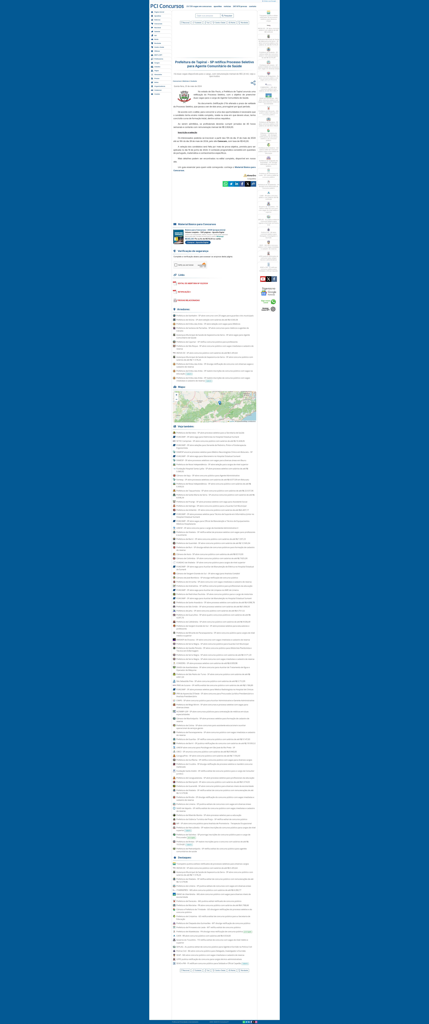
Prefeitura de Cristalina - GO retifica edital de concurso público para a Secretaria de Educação (213, 917)
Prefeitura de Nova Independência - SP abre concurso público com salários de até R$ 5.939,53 (213, 485)
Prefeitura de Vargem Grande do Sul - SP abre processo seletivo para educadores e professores (212, 627)
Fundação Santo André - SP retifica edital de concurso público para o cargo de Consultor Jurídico (215, 772)
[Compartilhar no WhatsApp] (225, 184)
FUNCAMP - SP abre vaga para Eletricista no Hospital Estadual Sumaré (207, 437)
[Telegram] (246, 1022)
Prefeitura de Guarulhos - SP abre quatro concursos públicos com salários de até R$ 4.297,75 (213, 616)
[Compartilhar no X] (248, 184)
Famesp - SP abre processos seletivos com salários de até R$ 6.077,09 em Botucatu (212, 479)
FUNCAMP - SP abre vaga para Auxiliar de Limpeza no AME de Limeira (207, 590)
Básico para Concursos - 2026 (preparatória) (205, 230)
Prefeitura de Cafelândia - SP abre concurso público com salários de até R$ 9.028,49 (213, 621)
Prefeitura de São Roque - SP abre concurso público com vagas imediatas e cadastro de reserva (214, 347)
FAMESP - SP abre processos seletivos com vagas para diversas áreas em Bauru (211, 460)
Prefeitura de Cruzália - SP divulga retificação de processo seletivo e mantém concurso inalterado (214, 765)
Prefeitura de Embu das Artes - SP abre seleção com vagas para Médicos (208, 324)
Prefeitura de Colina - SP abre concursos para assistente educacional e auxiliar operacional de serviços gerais (211, 726)
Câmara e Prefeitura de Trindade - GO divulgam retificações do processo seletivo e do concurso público (214, 910)
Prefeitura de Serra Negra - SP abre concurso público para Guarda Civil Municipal (212, 644)
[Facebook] (251, 1022)
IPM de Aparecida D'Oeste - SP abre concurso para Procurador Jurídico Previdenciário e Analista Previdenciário (214, 695)
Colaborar (158, 90)
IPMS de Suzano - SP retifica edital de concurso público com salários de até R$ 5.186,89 (214, 685)
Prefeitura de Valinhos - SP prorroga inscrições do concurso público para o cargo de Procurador (213, 836)
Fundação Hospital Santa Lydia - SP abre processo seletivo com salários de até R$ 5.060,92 (212, 470)
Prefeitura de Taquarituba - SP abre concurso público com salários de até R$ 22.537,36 (214, 490)
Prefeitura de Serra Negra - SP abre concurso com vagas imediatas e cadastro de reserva (215, 659)
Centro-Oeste (159, 47)
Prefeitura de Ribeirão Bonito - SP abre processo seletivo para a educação (208, 815)
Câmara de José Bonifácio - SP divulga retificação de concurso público (207, 577)
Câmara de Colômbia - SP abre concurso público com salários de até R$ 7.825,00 (211, 558)
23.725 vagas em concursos (199, 6)
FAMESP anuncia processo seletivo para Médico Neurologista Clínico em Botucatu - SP (214, 452)
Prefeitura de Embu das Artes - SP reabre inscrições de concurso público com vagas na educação (214, 372)
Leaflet (231, 421)
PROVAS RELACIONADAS (189, 300)
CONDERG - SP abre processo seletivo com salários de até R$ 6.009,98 (206, 663)
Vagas (156, 70)
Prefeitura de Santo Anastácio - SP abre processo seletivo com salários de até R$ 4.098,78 (215, 602)
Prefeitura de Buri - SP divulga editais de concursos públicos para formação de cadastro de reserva (215, 548)
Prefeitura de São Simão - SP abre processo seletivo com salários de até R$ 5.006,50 (213, 606)
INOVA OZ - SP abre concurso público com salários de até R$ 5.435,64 (207, 353)
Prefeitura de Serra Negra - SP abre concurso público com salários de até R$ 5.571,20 (213, 655)
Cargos (157, 63)
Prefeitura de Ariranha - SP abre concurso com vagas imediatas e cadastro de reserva (214, 582)
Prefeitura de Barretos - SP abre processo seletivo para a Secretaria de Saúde (210, 432)
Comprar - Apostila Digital (197, 242)
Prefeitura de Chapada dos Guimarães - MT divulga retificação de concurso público (213, 923)
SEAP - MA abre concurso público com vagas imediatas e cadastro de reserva (210, 955)
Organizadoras (159, 86)
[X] (253, 1022)
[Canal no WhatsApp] (244, 1022)
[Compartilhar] (253, 184)
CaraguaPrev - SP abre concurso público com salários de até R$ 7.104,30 (208, 755)
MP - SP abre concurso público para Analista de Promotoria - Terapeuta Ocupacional (214, 823)
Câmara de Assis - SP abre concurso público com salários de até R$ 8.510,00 (209, 554)
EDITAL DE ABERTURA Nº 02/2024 (193, 283)
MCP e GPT (158, 55)
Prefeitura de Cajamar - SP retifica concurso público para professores (207, 342)
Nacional (157, 27)
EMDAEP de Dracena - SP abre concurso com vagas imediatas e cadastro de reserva (213, 639)
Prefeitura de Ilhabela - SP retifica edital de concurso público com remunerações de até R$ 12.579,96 (214, 791)
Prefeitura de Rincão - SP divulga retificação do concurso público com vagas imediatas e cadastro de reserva (215, 798)
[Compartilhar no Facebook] (242, 184)
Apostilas (157, 16)
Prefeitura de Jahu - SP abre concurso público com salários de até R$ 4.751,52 (210, 610)
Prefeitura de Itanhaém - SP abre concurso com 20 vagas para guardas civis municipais (214, 315)
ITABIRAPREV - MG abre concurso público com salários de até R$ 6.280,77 (208, 890)
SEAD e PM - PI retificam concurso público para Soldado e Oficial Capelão (212, 963)
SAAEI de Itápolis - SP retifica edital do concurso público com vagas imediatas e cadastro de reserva (215, 809)
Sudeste (157, 31)
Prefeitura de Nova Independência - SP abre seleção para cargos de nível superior (212, 464)
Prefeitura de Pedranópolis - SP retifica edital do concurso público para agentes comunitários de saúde (211, 850)
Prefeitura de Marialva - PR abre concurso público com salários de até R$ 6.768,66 (212, 905)
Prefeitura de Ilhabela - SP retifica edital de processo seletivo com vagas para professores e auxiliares (215, 533)
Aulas (156, 82)
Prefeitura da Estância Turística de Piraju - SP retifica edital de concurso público (211, 819)
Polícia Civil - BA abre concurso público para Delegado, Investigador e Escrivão (211, 951)
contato (252, 6)
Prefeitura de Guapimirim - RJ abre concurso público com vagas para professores (268, 78)
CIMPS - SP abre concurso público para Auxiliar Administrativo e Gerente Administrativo (215, 700)
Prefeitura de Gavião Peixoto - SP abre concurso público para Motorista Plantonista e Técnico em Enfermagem (213, 649)
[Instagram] (256, 1022)
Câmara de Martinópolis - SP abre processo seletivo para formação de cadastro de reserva (212, 720)
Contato (157, 94)
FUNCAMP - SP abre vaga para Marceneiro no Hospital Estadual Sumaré (208, 456)
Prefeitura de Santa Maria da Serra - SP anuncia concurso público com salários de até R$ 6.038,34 (215, 496)
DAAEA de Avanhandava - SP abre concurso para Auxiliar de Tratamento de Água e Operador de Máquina (213, 668)
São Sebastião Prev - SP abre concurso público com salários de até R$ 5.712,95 (210, 681)
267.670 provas (240, 6)
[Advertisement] (196, 41)
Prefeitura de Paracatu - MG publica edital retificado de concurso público (208, 901)
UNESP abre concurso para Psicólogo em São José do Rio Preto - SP (205, 747)
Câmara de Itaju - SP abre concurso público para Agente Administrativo (208, 475)
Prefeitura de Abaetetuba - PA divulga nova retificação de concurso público (213, 931)
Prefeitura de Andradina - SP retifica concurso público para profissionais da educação (214, 586)
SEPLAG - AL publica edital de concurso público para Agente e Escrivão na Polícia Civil (214, 947)
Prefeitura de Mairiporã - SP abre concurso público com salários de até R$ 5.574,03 (213, 782)
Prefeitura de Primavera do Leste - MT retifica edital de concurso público (208, 927)
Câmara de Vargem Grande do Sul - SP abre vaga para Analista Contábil (208, 573)
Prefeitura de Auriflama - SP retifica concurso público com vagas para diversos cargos (214, 760)
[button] (176, 394)
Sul (155, 35)
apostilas (218, 6)
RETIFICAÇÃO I (184, 292)
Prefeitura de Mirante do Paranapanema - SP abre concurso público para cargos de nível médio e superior (215, 634)
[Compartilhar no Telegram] (231, 184)
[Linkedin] (249, 1022)
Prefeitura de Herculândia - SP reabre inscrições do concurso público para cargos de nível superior (216, 829)
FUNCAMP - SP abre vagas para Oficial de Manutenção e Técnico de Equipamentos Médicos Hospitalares (212, 522)
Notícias (157, 20)
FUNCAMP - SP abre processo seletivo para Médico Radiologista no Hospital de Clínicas (214, 689)
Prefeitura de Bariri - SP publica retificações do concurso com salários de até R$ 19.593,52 (216, 743)
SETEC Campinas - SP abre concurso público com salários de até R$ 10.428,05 (210, 441)
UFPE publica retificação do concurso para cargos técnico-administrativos (209, 959)
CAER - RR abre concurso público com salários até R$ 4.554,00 (203, 935)
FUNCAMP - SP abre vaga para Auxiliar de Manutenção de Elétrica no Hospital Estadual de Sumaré (215, 568)
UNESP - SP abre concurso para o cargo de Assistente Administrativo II (207, 528)
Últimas (157, 51)
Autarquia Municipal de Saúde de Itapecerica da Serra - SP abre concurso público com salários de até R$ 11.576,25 (214, 358)
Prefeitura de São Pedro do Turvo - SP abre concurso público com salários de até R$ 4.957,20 (213, 675)
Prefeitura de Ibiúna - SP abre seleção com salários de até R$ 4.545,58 (207, 319)
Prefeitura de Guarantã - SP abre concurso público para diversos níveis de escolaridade (215, 786)
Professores (158, 59)
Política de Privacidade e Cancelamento (185, 1022)
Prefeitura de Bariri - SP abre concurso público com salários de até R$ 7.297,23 (211, 539)
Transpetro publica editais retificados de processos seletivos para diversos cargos (212, 864)
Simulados (158, 74)
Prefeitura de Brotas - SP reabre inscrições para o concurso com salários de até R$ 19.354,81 (212, 843)
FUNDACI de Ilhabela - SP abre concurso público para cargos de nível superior (210, 562)
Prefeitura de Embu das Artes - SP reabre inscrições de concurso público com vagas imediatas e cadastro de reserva (213, 379)
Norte (156, 39)
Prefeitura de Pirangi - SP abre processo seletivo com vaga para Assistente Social (211, 501)
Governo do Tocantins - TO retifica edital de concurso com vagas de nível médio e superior (212, 941)
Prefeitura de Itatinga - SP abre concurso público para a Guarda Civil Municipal (211, 506)
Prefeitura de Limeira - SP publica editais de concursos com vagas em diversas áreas (213, 804)
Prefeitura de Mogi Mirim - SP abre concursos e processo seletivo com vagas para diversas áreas (212, 706)
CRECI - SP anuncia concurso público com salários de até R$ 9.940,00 (206, 751)
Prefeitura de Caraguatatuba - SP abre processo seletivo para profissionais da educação (215, 778)
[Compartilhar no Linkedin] (236, 184)
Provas (156, 78)
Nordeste (157, 43)
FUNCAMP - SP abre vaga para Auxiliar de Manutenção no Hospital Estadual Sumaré (213, 598)
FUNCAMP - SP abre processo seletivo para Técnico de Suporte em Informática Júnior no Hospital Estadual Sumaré (215, 515)
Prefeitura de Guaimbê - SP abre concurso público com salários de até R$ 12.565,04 (213, 543)
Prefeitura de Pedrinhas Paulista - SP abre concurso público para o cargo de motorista (214, 594)
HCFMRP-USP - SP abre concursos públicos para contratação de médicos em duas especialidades (212, 713)
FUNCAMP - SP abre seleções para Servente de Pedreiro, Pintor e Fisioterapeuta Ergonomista (211, 446)
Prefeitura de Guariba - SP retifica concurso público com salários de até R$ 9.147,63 (213, 739)
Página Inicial (159, 12)
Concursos (158, 24)
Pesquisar (227, 16)
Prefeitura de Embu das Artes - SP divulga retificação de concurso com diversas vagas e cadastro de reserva (214, 365)
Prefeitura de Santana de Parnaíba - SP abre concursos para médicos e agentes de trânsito (212, 329)
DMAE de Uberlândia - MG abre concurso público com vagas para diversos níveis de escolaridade (213, 895)
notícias (227, 6)
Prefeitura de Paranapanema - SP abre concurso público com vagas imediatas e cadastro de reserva (215, 733)
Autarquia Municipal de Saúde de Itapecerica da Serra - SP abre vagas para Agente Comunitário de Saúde (213, 336)
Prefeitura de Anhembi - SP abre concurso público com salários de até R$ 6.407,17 (212, 510)
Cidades (157, 67)
